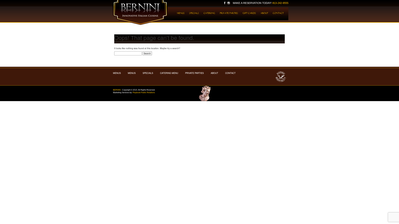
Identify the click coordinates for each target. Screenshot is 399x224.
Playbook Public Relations (144, 92)
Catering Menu (169, 73)
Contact (278, 13)
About (264, 13)
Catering (209, 13)
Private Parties (229, 13)
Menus (181, 13)
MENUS (117, 73)
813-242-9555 (280, 3)
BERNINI (117, 90)
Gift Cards (249, 13)
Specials (194, 13)
